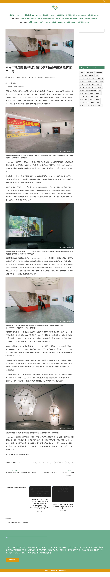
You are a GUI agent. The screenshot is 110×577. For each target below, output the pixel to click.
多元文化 (16, 454)
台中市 (82, 78)
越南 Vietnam (33, 22)
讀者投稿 (69, 15)
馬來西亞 (93, 105)
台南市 (12, 454)
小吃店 (101, 81)
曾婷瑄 (99, 87)
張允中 (82, 84)
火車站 (91, 93)
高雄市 (99, 105)
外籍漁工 (100, 78)
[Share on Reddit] (60, 462)
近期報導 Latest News (16, 15)
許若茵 (93, 102)
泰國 (81, 93)
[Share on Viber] (51, 462)
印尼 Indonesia (45, 22)
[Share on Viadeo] (68, 462)
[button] (12, 560)
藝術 (24, 454)
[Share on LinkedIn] (47, 462)
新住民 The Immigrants (46, 19)
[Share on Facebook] (39, 462)
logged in (14, 522)
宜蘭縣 (95, 81)
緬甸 (97, 96)
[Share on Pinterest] (43, 462)
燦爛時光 (98, 93)
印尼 (9, 454)
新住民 (82, 87)
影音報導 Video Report (33, 15)
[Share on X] (35, 462)
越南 (98, 102)
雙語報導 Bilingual (49, 15)
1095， (82, 72)
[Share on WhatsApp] (72, 462)
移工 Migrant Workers (29, 19)
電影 (87, 105)
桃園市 (82, 90)
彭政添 (88, 84)
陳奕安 (82, 105)
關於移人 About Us (79, 15)
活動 (20, 454)
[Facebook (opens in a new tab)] (103, 1)
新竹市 (94, 87)
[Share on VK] (56, 462)
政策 (93, 84)
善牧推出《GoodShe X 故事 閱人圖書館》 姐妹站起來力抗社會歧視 (63, 506)
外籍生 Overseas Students (88, 19)
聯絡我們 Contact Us (94, 15)
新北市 (88, 87)
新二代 (98, 84)
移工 (22, 454)
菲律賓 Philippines (58, 22)
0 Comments (51, 77)
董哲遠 (82, 102)
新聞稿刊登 (60, 15)
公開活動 (30, 77)
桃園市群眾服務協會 (91, 90)
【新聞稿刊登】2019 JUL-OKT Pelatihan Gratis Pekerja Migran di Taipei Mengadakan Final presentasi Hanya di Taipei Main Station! (40, 504)
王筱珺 (82, 96)
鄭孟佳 (27, 454)
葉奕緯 (97, 99)
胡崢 (86, 99)
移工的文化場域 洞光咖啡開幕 (16, 488)
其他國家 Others (83, 22)
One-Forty (99, 72)
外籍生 (82, 81)
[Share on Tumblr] (64, 462)
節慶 (92, 96)
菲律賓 (91, 99)
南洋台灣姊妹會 (89, 75)
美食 (81, 99)
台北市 (88, 78)
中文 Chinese (22, 77)
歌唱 (100, 90)
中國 (81, 75)
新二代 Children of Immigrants (67, 19)
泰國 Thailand (71, 22)
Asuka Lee (90, 72)
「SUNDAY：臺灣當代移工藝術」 (59, 91)
